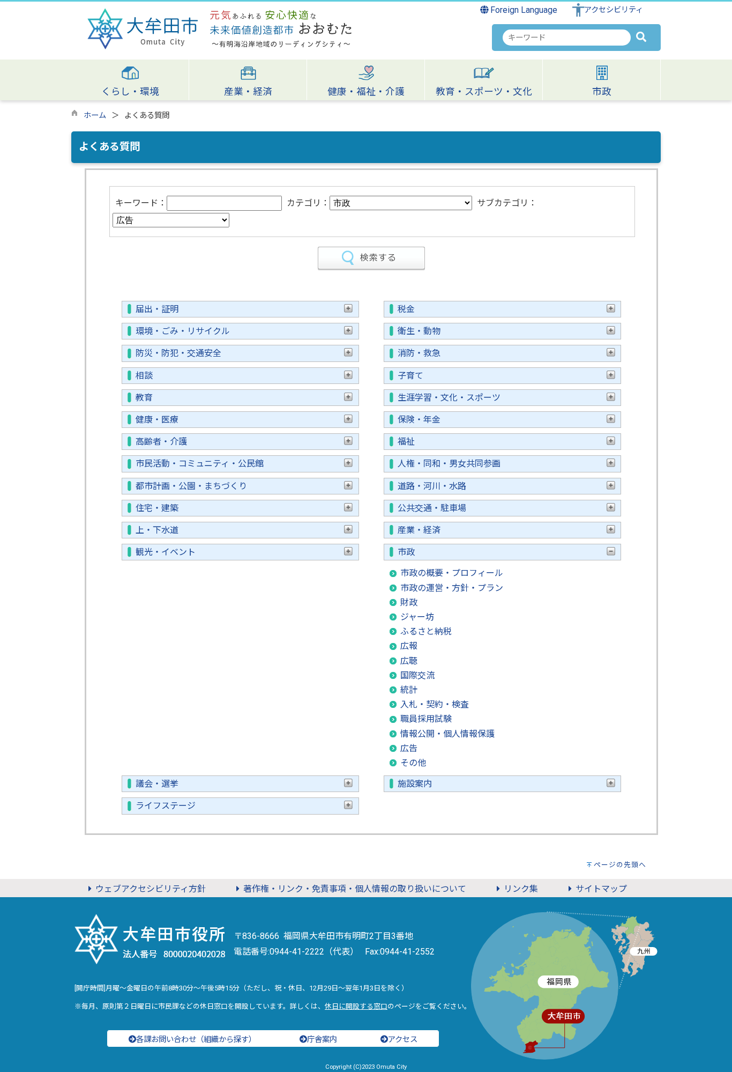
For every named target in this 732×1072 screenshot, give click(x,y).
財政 (408, 602)
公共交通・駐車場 (432, 508)
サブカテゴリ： (507, 203)
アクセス (402, 1039)
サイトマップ (601, 889)
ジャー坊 (417, 617)
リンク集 (521, 889)
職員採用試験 (426, 719)
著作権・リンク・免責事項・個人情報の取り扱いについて (354, 889)
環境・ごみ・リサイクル (183, 331)
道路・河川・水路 (432, 486)
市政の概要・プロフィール (451, 573)
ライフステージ (166, 806)
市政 (406, 552)
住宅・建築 (157, 508)
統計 (408, 690)
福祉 (406, 442)
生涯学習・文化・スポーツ (449, 398)
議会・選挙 (157, 784)
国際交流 (417, 675)
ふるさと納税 (426, 631)
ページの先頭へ (620, 865)
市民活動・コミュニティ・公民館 (200, 464)
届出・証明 (157, 309)
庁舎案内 (322, 1039)
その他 (413, 763)
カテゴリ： (308, 203)
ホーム (95, 115)
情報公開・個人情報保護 (447, 734)
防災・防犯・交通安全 (178, 353)
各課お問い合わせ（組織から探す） (196, 1039)
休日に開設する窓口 (356, 1006)
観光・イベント (166, 552)
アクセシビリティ (613, 9)
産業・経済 (419, 530)
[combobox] (567, 37)
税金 (406, 309)
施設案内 (415, 784)
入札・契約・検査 (434, 704)
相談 (144, 376)
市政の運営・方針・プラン (451, 588)
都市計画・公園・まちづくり (191, 486)
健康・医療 (157, 420)
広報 (408, 646)
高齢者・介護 (161, 442)
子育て (410, 376)
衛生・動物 (419, 331)
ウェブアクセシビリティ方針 (150, 889)
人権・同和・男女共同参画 (449, 464)
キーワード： (141, 203)
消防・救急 (419, 353)
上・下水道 (157, 530)
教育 (144, 398)
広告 (408, 748)
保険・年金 (419, 420)
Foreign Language (522, 10)
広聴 (408, 661)
